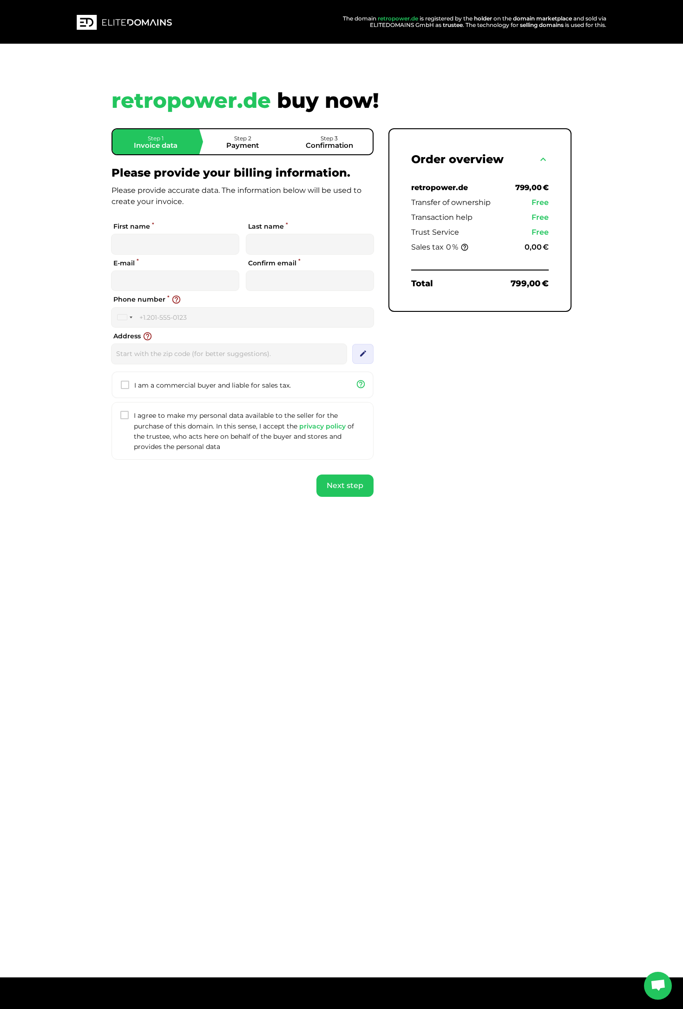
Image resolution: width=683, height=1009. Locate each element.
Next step (345, 485)
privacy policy (322, 426)
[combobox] (124, 317)
